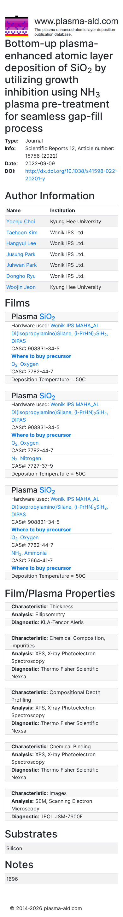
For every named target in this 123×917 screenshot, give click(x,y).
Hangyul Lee (21, 243)
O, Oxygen (24, 364)
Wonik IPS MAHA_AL (74, 325)
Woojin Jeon (21, 287)
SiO (47, 316)
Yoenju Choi (20, 221)
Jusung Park (21, 254)
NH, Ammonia (29, 553)
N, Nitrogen (26, 458)
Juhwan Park (21, 265)
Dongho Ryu (21, 276)
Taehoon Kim (22, 232)
